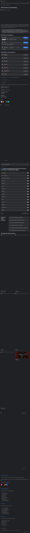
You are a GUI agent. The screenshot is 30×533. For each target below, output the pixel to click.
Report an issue (4, 521)
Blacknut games (4, 498)
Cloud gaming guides (5, 512)
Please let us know (9, 77)
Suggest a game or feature (5, 520)
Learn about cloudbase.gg (5, 482)
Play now (25, 37)
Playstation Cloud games (5, 500)
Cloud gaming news (4, 511)
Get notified (25, 58)
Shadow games (4, 495)
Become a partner (4, 522)
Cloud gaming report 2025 (5, 513)
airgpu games (4, 496)
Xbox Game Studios (6, 86)
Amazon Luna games (5, 497)
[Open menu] (28, 1)
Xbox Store (2, 93)
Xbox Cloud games (4, 499)
